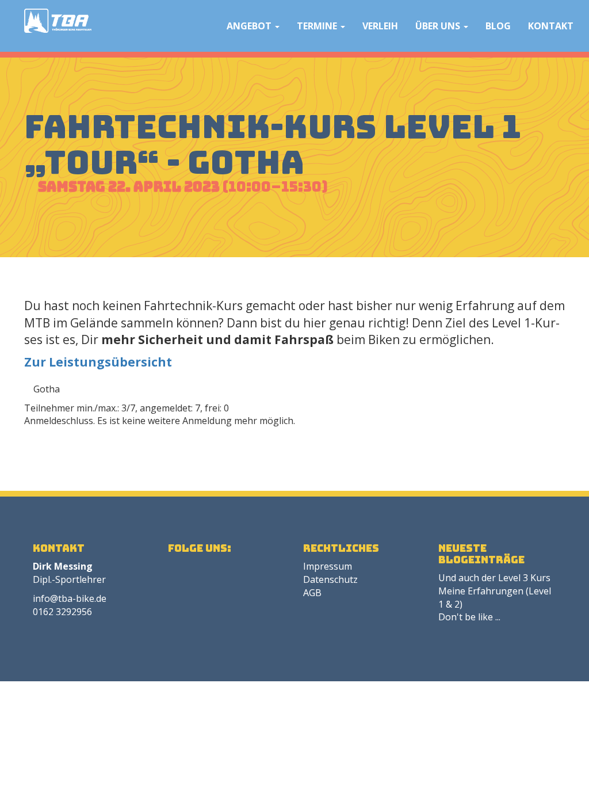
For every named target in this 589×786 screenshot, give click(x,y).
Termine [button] (318, 26)
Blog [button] (498, 26)
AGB (312, 592)
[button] (206, 26)
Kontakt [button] (550, 26)
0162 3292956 (62, 611)
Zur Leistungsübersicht (98, 362)
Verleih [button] (380, 26)
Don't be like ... (469, 617)
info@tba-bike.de (69, 598)
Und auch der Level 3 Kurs (494, 577)
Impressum (327, 566)
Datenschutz (330, 579)
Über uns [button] (438, 26)
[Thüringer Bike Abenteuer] (58, 20)
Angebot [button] (250, 26)
